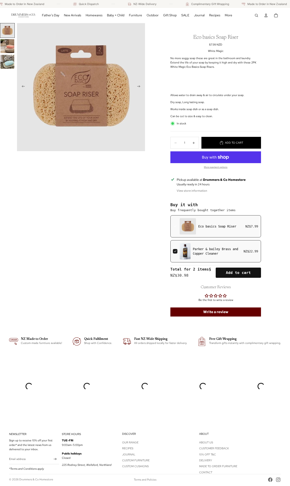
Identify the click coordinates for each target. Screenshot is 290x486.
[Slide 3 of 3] (7, 62)
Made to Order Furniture (218, 466)
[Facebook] (270, 479)
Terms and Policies (145, 479)
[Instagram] (278, 479)
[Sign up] (55, 459)
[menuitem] (228, 15)
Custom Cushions (135, 466)
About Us (206, 442)
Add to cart (238, 273)
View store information (192, 191)
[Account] (266, 15)
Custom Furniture (136, 460)
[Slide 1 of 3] (7, 30)
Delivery (205, 460)
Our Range (130, 442)
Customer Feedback (214, 448)
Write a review (215, 311)
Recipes (127, 448)
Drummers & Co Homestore (36, 479)
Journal (128, 454)
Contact (205, 472)
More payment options (215, 167)
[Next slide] (140, 87)
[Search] (256, 15)
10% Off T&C (207, 454)
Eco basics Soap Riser (217, 226)
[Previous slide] (22, 87)
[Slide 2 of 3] (7, 46)
